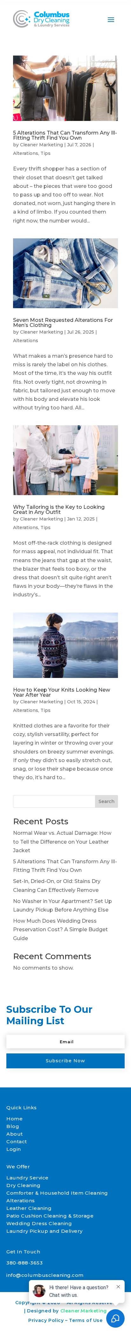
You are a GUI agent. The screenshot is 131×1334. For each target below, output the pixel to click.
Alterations (25, 153)
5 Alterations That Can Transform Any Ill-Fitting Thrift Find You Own (65, 135)
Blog (12, 1126)
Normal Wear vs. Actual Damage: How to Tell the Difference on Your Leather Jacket (62, 841)
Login (13, 1149)
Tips (45, 153)
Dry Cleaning (23, 1185)
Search (106, 801)
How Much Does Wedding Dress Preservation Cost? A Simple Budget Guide (60, 929)
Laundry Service (27, 1178)
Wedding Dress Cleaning (39, 1223)
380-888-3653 (24, 1263)
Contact (16, 1141)
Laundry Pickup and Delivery (44, 1231)
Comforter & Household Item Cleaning (57, 1193)
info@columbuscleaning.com (45, 1275)
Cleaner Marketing (41, 145)
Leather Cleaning (29, 1208)
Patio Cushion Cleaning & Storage (49, 1216)
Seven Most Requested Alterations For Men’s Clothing (63, 322)
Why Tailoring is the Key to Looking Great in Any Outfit (59, 509)
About (14, 1134)
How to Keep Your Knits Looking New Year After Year (61, 692)
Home (14, 1119)
